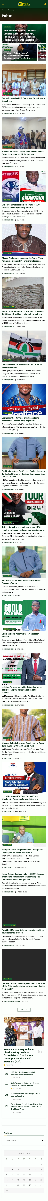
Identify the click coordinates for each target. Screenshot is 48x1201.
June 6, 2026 (20, 489)
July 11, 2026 (20, 220)
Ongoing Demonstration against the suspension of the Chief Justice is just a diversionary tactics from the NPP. (23, 986)
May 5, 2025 (25, 1001)
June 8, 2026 (20, 433)
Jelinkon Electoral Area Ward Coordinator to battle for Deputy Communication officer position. (21, 690)
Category (11, 10)
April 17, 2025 (26, 1058)
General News (9, 629)
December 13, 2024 (20, 1162)
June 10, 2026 (20, 380)
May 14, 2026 (18, 595)
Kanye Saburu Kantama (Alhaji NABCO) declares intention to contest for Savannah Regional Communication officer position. (23, 877)
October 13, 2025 (21, 892)
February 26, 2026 (20, 811)
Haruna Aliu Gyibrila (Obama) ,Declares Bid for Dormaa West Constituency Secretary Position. (17, 55)
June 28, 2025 (20, 945)
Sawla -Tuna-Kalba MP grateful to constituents (23, 1149)
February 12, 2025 (22, 1111)
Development (9, 925)
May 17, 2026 (20, 542)
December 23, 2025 (20, 867)
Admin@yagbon (9, 113)
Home (4, 10)
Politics (18, 10)
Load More (24, 1166)
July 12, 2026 (20, 167)
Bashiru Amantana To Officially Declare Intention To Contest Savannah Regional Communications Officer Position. (23, 474)
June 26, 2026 (20, 273)
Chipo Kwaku (8, 595)
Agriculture (9, 306)
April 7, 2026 (18, 758)
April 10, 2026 (20, 705)
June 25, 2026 (20, 326)
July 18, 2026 (20, 113)
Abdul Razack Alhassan (12, 1001)
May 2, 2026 (20, 649)
